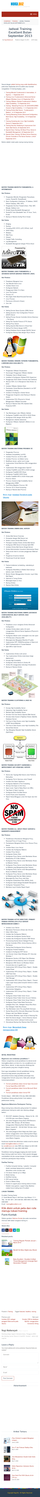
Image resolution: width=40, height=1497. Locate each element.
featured (22, 1311)
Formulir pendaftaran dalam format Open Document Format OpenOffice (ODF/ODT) (22, 1085)
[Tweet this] (7, 1230)
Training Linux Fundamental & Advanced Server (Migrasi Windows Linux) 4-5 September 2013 (20, 98)
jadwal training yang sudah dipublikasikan (24, 84)
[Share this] (3, 1230)
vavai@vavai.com (9, 1146)
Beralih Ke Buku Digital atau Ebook (25, 1250)
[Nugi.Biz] (20, 4)
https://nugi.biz (23, 1331)
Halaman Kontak (17, 1218)
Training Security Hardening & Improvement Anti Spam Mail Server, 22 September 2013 (21, 126)
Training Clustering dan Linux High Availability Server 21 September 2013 (20, 122)
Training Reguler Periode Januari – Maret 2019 (25, 1242)
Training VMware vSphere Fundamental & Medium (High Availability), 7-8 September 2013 (21, 102)
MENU (35, 14)
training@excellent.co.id (12, 1144)
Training (10, 1311)
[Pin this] (10, 1230)
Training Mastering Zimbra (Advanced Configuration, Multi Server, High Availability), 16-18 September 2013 (22, 116)
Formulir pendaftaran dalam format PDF (18, 1092)
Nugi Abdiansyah (9, 1330)
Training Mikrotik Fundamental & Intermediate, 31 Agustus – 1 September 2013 (21, 93)
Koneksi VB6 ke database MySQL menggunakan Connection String (30, 1320)
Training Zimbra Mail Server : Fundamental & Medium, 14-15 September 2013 (19, 111)
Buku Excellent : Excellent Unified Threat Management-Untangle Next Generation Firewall (25, 1261)
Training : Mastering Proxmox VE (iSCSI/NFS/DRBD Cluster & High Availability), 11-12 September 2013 (22, 107)
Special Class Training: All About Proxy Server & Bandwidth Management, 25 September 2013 (21, 131)
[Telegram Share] (14, 1230)
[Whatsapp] (18, 1230)
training (34, 1311)
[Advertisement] (20, 63)
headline (28, 1311)
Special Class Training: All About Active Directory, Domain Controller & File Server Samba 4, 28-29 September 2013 (21, 136)
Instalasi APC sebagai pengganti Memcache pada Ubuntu (10, 1320)
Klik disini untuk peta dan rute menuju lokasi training (19, 1209)
